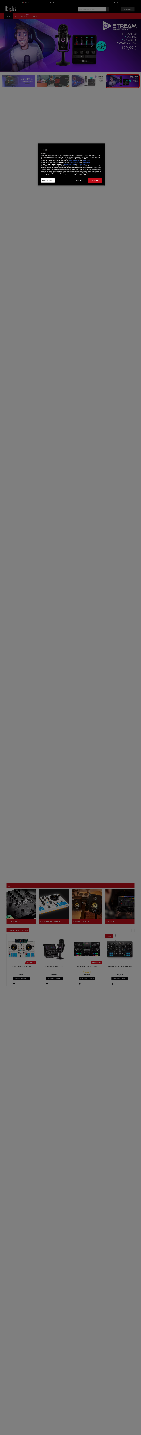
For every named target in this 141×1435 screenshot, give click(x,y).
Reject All (79, 180)
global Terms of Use (69, 164)
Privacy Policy (86, 160)
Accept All (95, 180)
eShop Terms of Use (74, 160)
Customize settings (47, 180)
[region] (71, 164)
